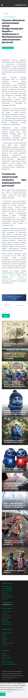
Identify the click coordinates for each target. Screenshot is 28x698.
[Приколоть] (18, 53)
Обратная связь (5, 655)
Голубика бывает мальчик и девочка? (14, 571)
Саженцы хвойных (6, 624)
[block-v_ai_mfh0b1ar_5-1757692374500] (14, 300)
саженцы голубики (8, 275)
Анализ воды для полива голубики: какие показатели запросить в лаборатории (15, 505)
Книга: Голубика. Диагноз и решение (14, 344)
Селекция (4, 634)
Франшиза (4, 645)
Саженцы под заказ (6, 632)
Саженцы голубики (6, 611)
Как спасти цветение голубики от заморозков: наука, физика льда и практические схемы (16, 412)
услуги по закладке (17, 277)
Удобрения (4, 613)
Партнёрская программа (8, 643)
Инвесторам (5, 639)
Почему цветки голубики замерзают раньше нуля (13, 441)
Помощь (4, 653)
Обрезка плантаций (6, 590)
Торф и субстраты (6, 622)
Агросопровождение (7, 588)
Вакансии (4, 641)
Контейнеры (5, 620)
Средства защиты (6, 615)
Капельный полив (6, 617)
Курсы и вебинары (6, 594)
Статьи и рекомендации (8, 597)
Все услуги (4, 599)
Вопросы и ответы (6, 658)
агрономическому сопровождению (14, 279)
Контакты (4, 660)
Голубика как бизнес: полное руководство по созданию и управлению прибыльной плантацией (15, 355)
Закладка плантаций (7, 586)
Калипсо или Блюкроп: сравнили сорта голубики (14, 469)
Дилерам (4, 636)
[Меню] (2, 5)
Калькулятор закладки (7, 662)
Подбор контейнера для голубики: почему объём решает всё (13, 542)
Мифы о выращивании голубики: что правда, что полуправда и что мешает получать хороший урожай (14, 383)
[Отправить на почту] (4, 53)
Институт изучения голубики (9, 664)
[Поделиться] (7, 53)
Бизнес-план (5, 592)
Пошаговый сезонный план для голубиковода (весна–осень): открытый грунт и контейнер (14, 485)
